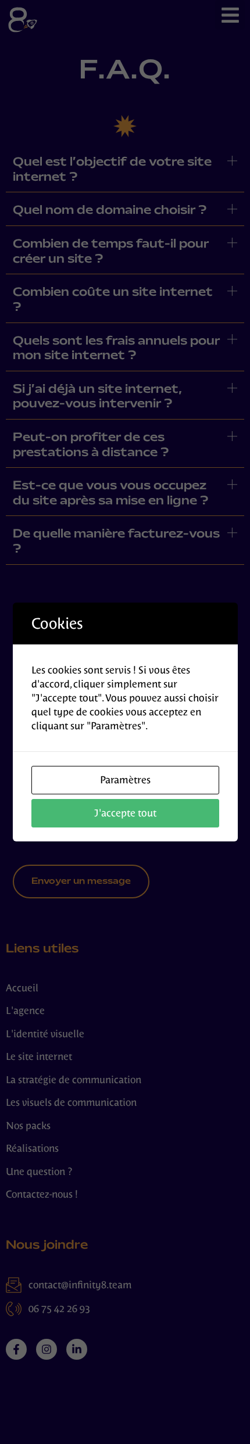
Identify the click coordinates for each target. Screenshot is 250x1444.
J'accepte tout (125, 813)
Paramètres (125, 780)
